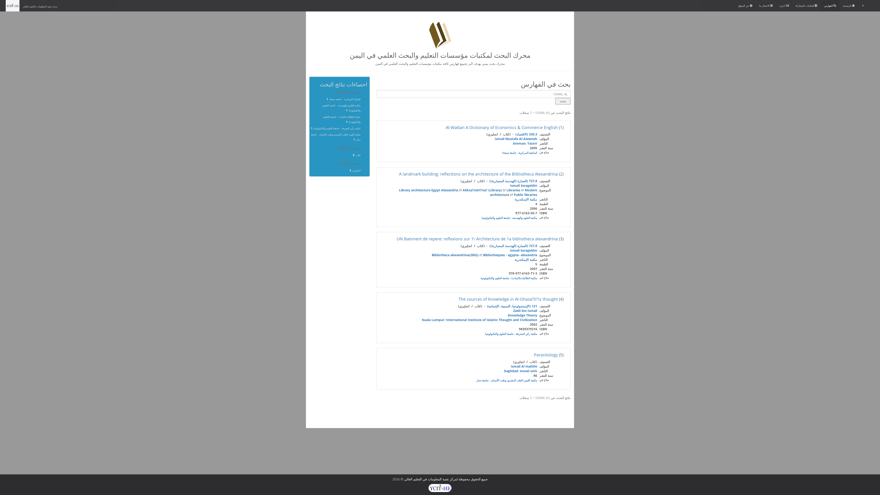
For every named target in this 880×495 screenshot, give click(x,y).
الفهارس (828, 5)
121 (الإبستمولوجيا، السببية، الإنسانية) (512, 306)
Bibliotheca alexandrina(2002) (455, 255)
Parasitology (546, 355)
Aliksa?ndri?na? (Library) (482, 190)
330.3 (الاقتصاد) (526, 134)
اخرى (783, 5)
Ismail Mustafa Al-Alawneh (516, 139)
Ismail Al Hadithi (524, 366)
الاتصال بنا (764, 5)
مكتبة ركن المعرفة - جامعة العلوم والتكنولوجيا (511, 334)
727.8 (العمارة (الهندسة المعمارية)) (513, 181)
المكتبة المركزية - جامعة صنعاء (519, 153)
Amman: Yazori (525, 143)
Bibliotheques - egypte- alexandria (510, 255)
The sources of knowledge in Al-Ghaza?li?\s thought (508, 299)
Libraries (513, 190)
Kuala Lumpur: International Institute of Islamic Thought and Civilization (479, 320)
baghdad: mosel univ (520, 371)
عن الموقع (744, 5)
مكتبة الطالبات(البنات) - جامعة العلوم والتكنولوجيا (509, 278)
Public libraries (525, 194)
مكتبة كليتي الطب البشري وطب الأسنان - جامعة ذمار (506, 380)
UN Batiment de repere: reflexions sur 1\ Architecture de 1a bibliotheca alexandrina (477, 239)
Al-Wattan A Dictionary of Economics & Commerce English (502, 127)
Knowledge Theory (522, 315)
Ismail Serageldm (523, 250)
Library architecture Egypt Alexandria (428, 190)
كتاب (358, 155)
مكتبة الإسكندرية (526, 199)
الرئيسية (847, 5)
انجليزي (356, 170)
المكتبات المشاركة (805, 5)
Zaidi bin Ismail (525, 310)
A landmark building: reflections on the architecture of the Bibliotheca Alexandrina (478, 174)
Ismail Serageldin (523, 185)
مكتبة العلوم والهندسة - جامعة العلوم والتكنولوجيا (509, 218)
